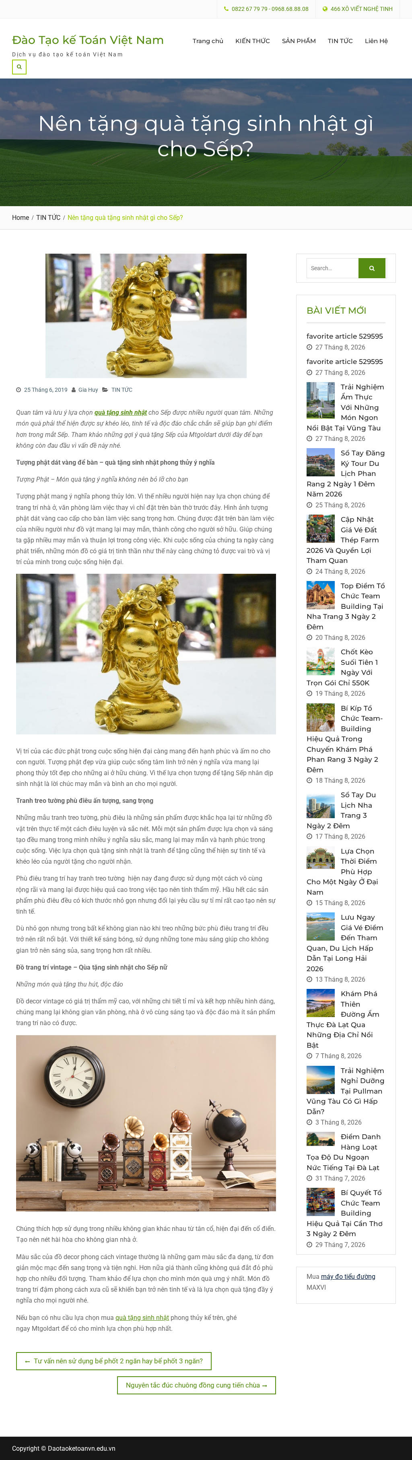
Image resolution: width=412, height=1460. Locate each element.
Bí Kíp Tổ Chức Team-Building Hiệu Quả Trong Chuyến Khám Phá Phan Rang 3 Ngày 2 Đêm (345, 739)
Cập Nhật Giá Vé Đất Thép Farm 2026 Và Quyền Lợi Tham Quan (343, 540)
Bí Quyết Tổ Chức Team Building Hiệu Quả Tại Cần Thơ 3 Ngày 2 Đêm (345, 1213)
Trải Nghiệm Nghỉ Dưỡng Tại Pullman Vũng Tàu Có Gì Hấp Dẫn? (346, 1091)
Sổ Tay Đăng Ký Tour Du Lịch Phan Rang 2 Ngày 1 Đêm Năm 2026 (346, 473)
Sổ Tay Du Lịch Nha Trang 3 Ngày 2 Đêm (341, 810)
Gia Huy (88, 390)
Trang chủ (208, 41)
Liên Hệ (376, 41)
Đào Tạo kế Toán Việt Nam (88, 40)
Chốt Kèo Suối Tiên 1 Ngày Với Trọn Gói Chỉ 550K (342, 667)
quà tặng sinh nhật (142, 1317)
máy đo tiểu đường (348, 1276)
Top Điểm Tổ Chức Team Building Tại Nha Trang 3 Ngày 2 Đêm (346, 606)
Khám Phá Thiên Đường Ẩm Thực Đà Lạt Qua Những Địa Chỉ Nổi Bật (343, 1019)
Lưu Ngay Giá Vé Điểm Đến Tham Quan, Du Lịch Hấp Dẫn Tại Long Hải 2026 (345, 943)
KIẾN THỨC (252, 41)
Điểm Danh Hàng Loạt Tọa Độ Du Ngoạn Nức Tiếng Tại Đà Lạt (344, 1152)
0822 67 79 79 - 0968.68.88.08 (270, 9)
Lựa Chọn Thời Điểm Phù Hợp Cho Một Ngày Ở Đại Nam (342, 871)
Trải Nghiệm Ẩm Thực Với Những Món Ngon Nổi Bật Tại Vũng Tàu (345, 407)
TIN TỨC (340, 41)
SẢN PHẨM (299, 41)
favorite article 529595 (345, 336)
